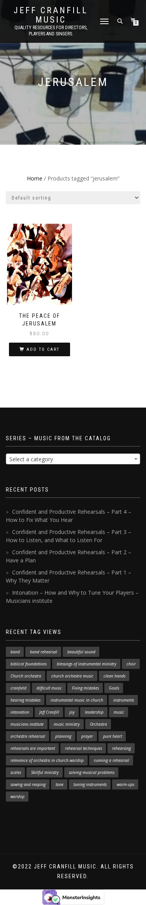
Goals (114, 688)
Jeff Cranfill (49, 712)
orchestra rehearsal (28, 736)
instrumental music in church (77, 700)
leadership (94, 712)
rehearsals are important (33, 748)
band (15, 652)
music (119, 712)
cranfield (18, 688)
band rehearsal (43, 652)
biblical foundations (29, 664)
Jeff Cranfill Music (51, 15)
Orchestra (98, 724)
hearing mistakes (25, 700)
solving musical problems (91, 772)
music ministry (67, 724)
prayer (87, 736)
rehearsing (121, 748)
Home (34, 178)
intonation (20, 712)
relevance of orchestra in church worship (47, 760)
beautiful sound (81, 652)
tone (59, 784)
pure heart (112, 736)
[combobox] (73, 458)
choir (131, 664)
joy (72, 712)
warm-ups (125, 784)
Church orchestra (26, 676)
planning (63, 736)
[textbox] (73, 459)
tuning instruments (90, 784)
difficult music (49, 688)
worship (18, 796)
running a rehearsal (111, 760)
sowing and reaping (28, 784)
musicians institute (27, 724)
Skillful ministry (45, 772)
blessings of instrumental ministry (86, 664)
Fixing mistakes (85, 688)
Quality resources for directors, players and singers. (50, 31)
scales (16, 772)
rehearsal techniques (83, 748)
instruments (123, 700)
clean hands (114, 676)
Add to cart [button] (43, 349)
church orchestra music (72, 676)
